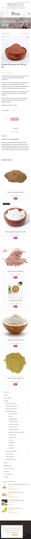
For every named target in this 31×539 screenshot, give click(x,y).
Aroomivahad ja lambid (9, 468)
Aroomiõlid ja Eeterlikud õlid (12, 406)
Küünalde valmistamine (10, 403)
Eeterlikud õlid (12, 442)
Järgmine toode (24, 33)
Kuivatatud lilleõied (13, 413)
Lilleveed (6, 395)
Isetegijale (6, 400)
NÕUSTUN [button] (15, 534)
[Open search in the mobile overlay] (15, 4)
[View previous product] (3, 33)
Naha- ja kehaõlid (7, 398)
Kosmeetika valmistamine (11, 411)
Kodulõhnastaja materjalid (11, 451)
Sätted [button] (8, 534)
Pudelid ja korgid (12, 437)
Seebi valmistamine (10, 454)
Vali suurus (5, 110)
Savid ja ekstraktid (12, 190)
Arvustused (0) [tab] (15, 131)
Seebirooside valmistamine (11, 408)
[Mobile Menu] (28, 13)
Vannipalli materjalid (10, 456)
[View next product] (28, 33)
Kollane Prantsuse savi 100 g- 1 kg (15, 378)
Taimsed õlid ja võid (13, 426)
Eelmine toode (7, 33)
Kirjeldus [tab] (15, 128)
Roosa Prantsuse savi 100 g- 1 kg (15, 271)
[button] (27, 37)
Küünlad (5, 462)
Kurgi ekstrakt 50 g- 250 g (15, 300)
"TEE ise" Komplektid (13, 421)
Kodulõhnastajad (7, 465)
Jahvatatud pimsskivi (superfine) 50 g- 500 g (15, 231)
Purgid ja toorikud (12, 434)
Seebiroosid (6, 471)
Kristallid (10, 445)
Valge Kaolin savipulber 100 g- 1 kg (15, 339)
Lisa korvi (14, 119)
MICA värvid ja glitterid (14, 429)
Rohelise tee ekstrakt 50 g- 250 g (15, 192)
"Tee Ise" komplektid (8, 474)
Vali (15, 198)
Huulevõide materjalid (13, 424)
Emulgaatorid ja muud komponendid (16, 432)
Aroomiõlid (11, 440)
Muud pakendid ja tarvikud (11, 459)
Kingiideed (11, 448)
